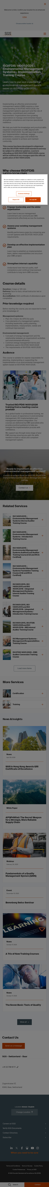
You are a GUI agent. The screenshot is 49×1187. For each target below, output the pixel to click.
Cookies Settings (24, 194)
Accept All (33, 199)
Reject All (16, 199)
